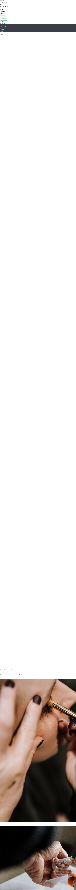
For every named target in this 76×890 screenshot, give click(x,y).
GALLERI (2, 0)
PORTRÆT (2, 9)
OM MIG (2, 13)
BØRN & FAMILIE (4, 6)
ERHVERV (2, 11)
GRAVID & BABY (4, 8)
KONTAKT (2, 15)
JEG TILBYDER (3, 2)
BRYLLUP (2, 4)
